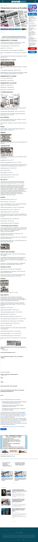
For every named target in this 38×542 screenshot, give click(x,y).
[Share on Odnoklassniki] (21, 29)
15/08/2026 (20, 492)
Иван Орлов (14, 492)
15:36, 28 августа (31, 30)
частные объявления (17, 454)
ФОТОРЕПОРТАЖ (32, 529)
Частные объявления (5, 476)
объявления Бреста (6, 454)
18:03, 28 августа (31, 21)
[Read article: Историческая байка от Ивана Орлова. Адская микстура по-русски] (6, 492)
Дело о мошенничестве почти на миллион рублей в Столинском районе (18, 509)
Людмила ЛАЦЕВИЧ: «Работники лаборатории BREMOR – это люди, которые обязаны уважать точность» (32, 33)
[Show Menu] (2, 1)
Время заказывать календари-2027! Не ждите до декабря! (32, 29)
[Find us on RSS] (23, 539)
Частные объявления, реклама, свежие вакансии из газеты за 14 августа (20, 479)
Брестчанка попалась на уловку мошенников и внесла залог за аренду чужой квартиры (18, 500)
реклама (11, 454)
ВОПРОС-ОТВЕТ (27, 529)
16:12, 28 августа (31, 26)
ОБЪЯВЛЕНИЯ (5, 5)
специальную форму (22, 37)
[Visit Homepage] (19, 1)
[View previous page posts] (13, 482)
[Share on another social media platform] (26, 29)
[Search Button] (35, 1)
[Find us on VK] (15, 539)
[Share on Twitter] (23, 29)
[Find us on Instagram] (20, 539)
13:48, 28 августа (31, 41)
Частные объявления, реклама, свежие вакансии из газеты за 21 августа (7, 479)
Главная (1, 5)
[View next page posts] (14, 482)
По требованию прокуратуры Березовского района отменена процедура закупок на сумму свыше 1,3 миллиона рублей (32, 39)
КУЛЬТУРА (19, 529)
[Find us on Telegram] (19, 539)
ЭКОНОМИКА (15, 529)
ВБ (12, 502)
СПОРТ (23, 529)
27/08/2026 (17, 502)
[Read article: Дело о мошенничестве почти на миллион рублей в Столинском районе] (6, 511)
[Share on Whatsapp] (24, 29)
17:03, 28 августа (31, 23)
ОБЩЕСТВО (10, 529)
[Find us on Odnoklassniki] (16, 539)
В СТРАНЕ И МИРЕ (5, 529)
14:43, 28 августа (31, 36)
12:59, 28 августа (31, 46)
